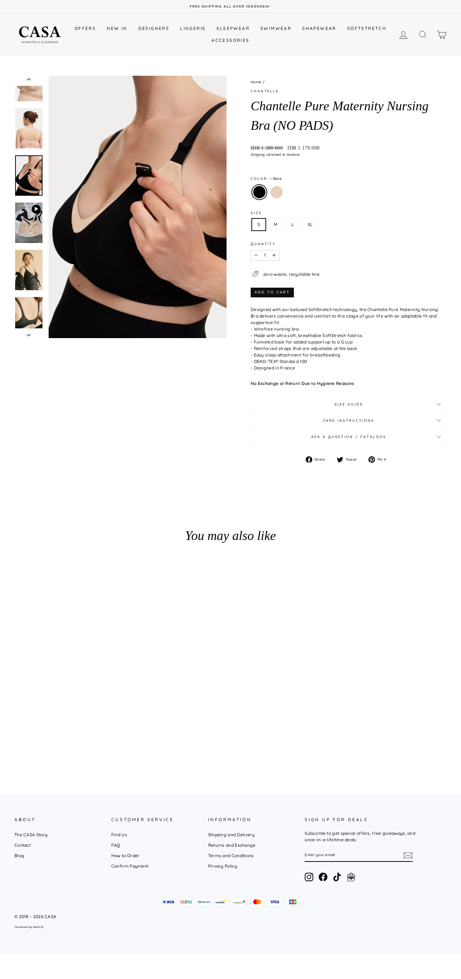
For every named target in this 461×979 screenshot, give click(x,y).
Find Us (119, 834)
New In (117, 28)
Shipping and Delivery (231, 834)
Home (256, 82)
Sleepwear (233, 28)
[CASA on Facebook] (323, 877)
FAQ (115, 845)
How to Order (125, 855)
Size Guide (349, 404)
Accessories (230, 40)
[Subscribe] (408, 855)
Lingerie (193, 28)
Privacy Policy (222, 866)
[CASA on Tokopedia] (351, 877)
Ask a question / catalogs (348, 436)
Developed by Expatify (28, 927)
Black (259, 192)
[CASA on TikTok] (337, 877)
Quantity (263, 244)
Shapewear (319, 28)
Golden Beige (276, 192)
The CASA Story (31, 834)
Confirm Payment (130, 866)
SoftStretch (366, 28)
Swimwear (275, 28)
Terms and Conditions (231, 855)
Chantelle (265, 91)
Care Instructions (349, 420)
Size (256, 213)
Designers (154, 28)
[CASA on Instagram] (309, 877)
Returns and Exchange (232, 845)
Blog (19, 855)
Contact (22, 845)
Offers (85, 28)
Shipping (258, 154)
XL (310, 224)
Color (266, 178)
